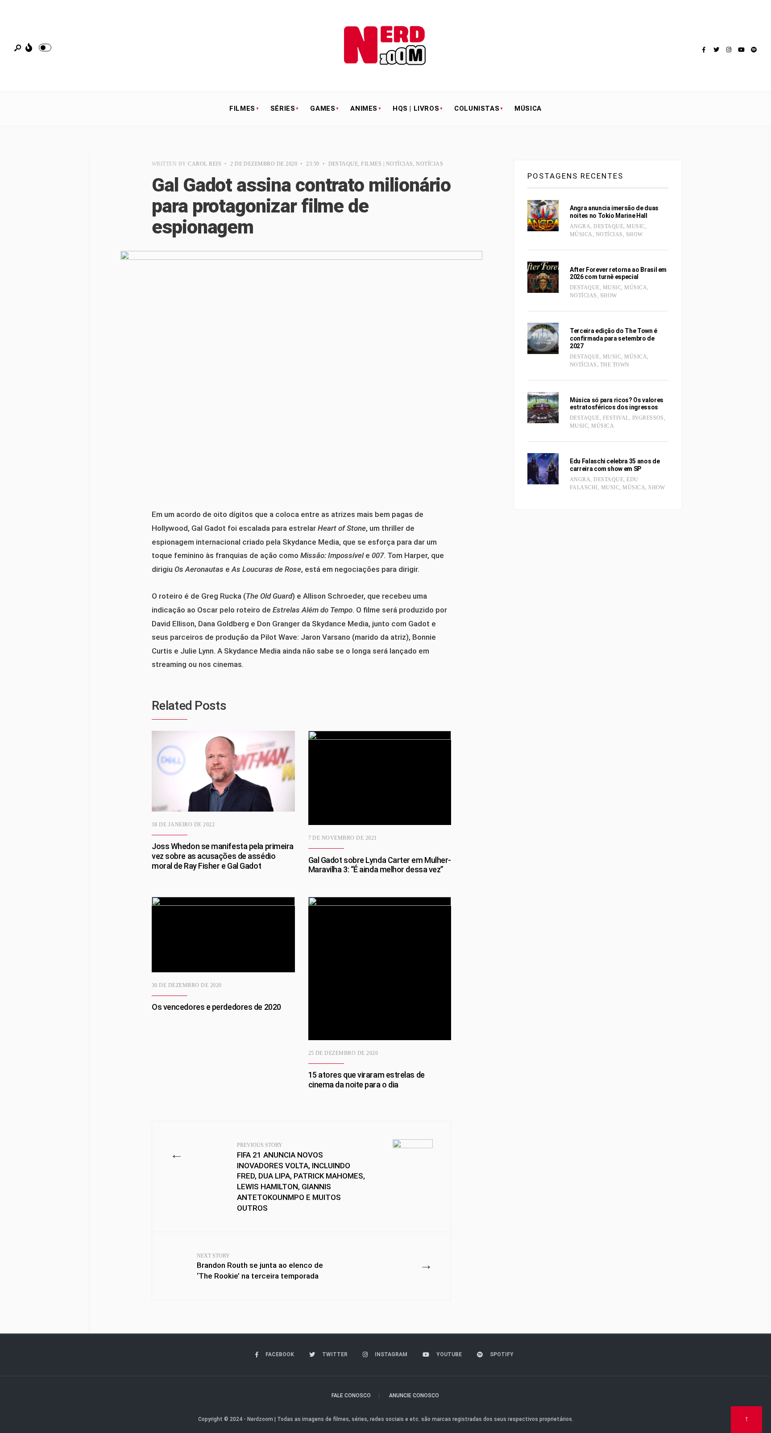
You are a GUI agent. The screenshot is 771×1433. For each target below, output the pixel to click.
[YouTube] (741, 50)
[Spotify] (753, 50)
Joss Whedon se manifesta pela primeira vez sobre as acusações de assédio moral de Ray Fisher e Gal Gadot (223, 856)
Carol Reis (204, 164)
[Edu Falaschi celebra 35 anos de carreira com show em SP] (543, 468)
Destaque (343, 164)
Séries (282, 108)
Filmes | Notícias (387, 164)
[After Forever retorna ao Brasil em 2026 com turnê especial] (543, 277)
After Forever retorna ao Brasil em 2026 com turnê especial (618, 273)
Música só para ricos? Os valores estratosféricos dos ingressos (616, 403)
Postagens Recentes (575, 175)
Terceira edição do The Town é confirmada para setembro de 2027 (613, 338)
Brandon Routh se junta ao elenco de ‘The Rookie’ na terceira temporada (260, 1267)
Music (635, 226)
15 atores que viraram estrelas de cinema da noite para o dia (366, 1080)
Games (322, 108)
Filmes (242, 108)
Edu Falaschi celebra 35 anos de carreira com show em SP (614, 465)
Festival (616, 418)
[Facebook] (703, 50)
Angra (580, 226)
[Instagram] (728, 50)
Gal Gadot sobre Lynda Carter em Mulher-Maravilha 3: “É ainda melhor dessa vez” (379, 865)
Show (634, 234)
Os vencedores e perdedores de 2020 (216, 1007)
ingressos (648, 418)
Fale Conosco (351, 1395)
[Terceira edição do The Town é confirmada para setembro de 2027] (543, 338)
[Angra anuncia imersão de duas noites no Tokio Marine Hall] (543, 215)
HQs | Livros (416, 108)
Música (528, 108)
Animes (363, 108)
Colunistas (476, 108)
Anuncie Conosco (414, 1395)
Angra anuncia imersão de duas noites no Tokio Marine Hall (614, 211)
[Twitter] (716, 50)
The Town (615, 365)
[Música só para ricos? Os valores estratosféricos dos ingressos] (543, 407)
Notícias (429, 164)
